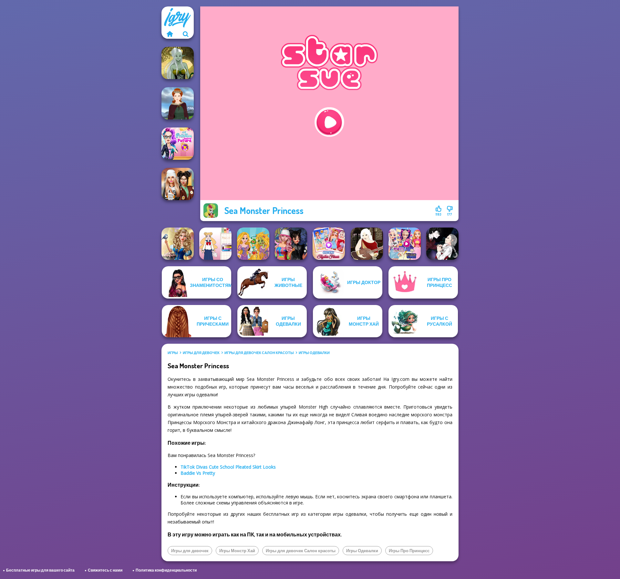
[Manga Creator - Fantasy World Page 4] (367, 244)
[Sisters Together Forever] (329, 244)
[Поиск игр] (186, 34)
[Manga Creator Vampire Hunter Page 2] (442, 244)
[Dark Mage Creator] (177, 63)
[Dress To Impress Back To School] (177, 184)
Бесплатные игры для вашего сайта (40, 570)
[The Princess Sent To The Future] (177, 143)
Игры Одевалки (314, 352)
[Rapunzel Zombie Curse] (253, 244)
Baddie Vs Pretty (198, 473)
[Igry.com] (169, 34)
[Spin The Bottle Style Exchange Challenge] (291, 244)
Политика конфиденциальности (166, 570)
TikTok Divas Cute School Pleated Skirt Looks (228, 467)
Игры (173, 352)
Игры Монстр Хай (237, 550)
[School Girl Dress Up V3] (215, 244)
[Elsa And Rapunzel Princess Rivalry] (404, 244)
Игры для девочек (201, 352)
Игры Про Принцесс (409, 550)
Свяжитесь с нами (105, 570)
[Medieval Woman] (177, 103)
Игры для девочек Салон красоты (259, 352)
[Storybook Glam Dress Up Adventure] (177, 244)
